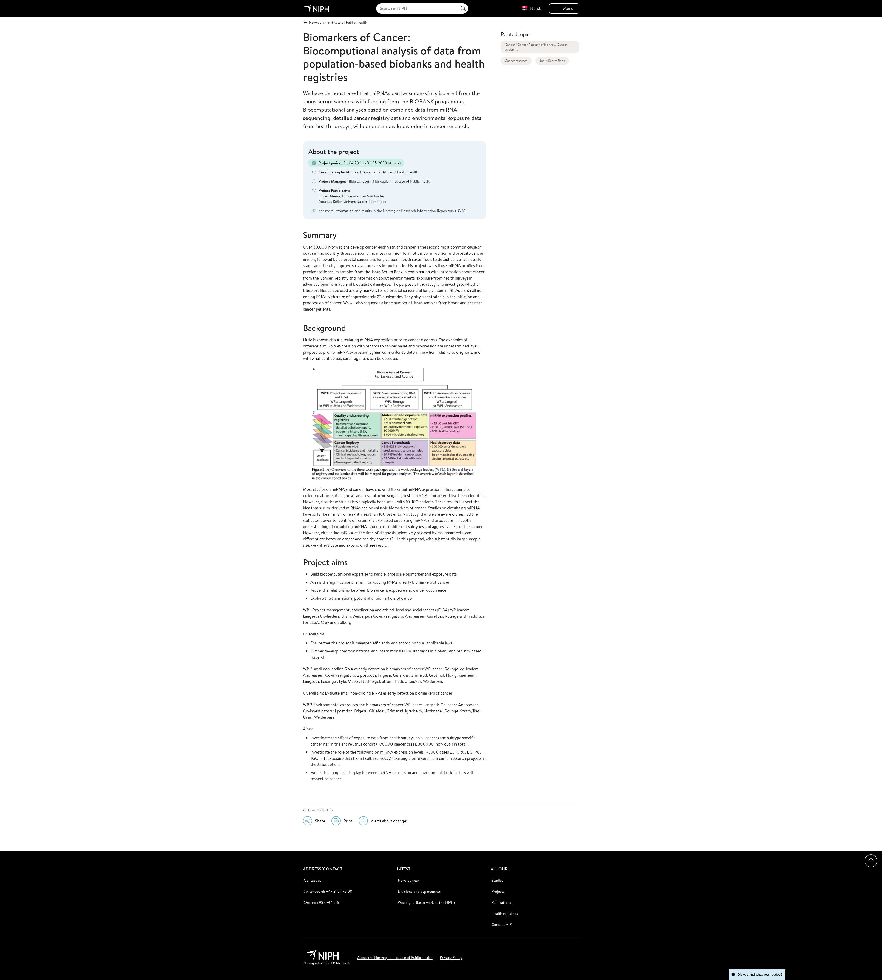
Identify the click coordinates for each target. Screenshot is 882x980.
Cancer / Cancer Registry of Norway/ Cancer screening (536, 47)
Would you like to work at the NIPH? (426, 902)
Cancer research (516, 60)
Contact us (312, 880)
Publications (501, 902)
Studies (497, 880)
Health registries (505, 913)
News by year (408, 880)
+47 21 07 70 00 (339, 891)
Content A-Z (502, 924)
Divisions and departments (419, 891)
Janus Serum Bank (552, 60)
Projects (498, 891)
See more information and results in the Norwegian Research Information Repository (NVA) (392, 210)
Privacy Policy (451, 957)
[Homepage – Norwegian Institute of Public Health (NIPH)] (316, 8)
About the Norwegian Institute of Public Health (395, 957)
